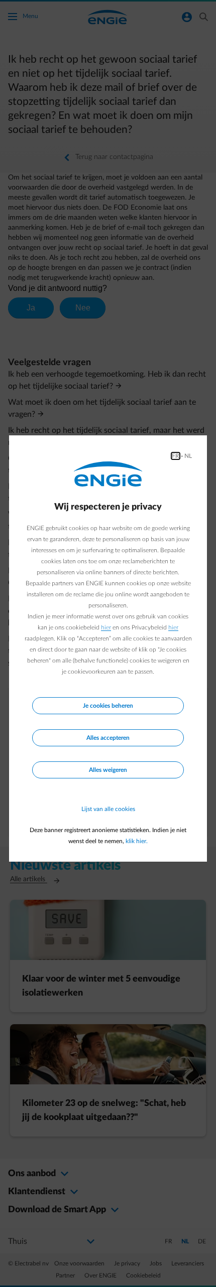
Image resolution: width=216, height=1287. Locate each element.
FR (175, 456)
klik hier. (137, 841)
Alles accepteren (108, 738)
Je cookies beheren (108, 706)
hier (106, 627)
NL (188, 456)
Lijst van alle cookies (108, 809)
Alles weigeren (108, 770)
